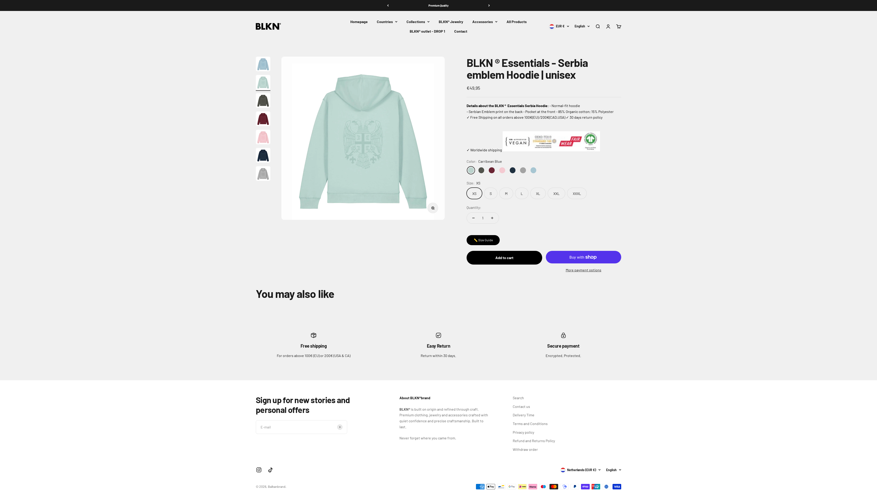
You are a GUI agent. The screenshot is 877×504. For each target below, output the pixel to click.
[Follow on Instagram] (259, 470)
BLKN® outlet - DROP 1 (427, 31)
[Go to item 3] (263, 101)
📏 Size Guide (483, 240)
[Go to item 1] (263, 65)
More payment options (583, 270)
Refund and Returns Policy (534, 440)
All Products (517, 21)
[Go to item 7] (263, 174)
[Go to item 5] (263, 138)
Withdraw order (525, 449)
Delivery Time (523, 415)
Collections (416, 21)
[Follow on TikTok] (270, 470)
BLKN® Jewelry (451, 21)
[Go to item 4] (263, 119)
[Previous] (388, 5)
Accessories (482, 21)
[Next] (489, 5)
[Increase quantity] (492, 218)
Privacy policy (523, 432)
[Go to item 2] (263, 83)
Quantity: (474, 207)
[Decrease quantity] (473, 218)
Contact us (521, 406)
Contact (460, 31)
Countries (385, 21)
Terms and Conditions (530, 423)
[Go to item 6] (263, 156)
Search (518, 398)
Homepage (359, 21)
